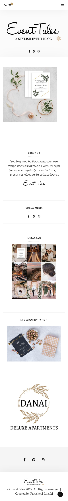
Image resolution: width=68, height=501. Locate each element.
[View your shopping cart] (9, 5)
